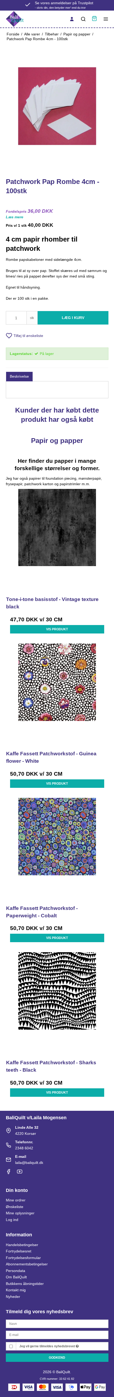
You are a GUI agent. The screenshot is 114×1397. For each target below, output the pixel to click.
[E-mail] (57, 1335)
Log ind (12, 1220)
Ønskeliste (14, 1207)
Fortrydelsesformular (23, 1258)
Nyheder (13, 1296)
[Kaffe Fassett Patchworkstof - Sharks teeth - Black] (57, 1003)
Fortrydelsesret (18, 1251)
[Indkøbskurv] (94, 19)
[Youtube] (19, 1173)
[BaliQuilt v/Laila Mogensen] (15, 19)
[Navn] (57, 1323)
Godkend (57, 1357)
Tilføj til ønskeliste (28, 336)
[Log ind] (71, 19)
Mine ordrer (15, 1200)
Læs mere (14, 217)
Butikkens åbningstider (25, 1284)
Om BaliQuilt (16, 1277)
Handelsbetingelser (22, 1245)
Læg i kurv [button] (73, 318)
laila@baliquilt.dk (29, 1162)
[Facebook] (8, 1173)
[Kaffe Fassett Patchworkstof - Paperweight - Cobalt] (57, 849)
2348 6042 (24, 1148)
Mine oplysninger (20, 1213)
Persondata (15, 1271)
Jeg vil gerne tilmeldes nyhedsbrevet (47, 1346)
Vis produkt (57, 629)
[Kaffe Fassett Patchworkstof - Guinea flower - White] (57, 694)
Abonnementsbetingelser (27, 1264)
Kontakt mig (16, 1290)
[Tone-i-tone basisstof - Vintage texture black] (57, 540)
